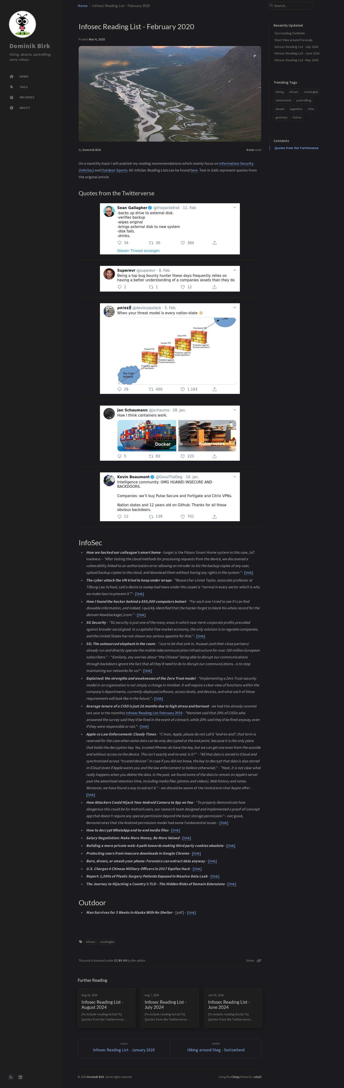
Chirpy (235, 1077)
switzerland (283, 100)
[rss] (10, 1077)
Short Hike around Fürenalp (293, 40)
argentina (296, 109)
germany (281, 117)
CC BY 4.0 (121, 961)
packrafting (303, 100)
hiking (280, 92)
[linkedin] (20, 1077)
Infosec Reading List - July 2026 (296, 47)
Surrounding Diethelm (289, 33)
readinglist (107, 942)
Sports (122, 170)
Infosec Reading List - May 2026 (296, 60)
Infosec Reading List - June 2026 (296, 53)
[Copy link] (258, 960)
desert (280, 109)
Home (83, 5)
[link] (248, 572)
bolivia (297, 117)
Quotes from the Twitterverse (296, 148)
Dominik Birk (29, 46)
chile (311, 109)
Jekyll (257, 1077)
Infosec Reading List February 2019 (154, 712)
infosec (90, 942)
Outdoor (108, 170)
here (194, 170)
